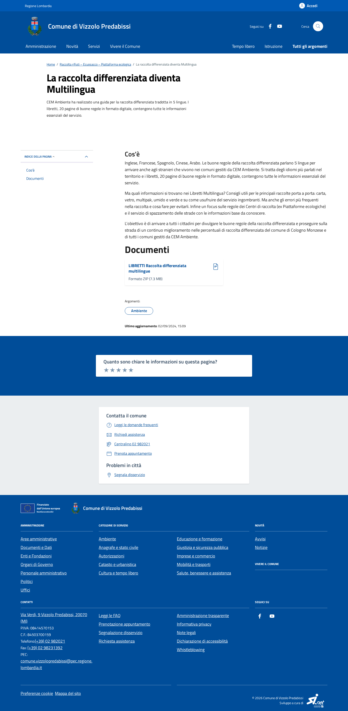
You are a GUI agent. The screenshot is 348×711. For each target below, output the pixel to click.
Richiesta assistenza (117, 641)
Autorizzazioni (111, 556)
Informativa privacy (194, 624)
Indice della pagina (38, 156)
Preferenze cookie (37, 693)
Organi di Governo (37, 564)
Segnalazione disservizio (121, 632)
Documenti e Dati (36, 547)
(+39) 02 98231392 (44, 648)
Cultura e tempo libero (118, 573)
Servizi (94, 46)
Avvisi (260, 539)
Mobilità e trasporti (193, 564)
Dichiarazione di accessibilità (202, 641)
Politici (27, 581)
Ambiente (107, 539)
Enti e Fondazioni (36, 556)
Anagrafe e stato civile (118, 547)
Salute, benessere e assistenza (204, 573)
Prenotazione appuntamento (124, 624)
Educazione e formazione (199, 539)
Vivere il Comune (125, 46)
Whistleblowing (191, 649)
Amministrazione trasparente (203, 615)
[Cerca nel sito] (318, 26)
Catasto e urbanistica (117, 564)
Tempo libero (243, 46)
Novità (72, 46)
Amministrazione (41, 46)
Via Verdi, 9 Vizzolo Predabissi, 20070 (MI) (54, 617)
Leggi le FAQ (109, 615)
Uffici (25, 590)
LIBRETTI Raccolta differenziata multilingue (157, 268)
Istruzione (273, 46)
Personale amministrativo (44, 573)
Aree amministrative (39, 539)
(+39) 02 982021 (50, 641)
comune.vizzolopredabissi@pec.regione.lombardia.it (56, 664)
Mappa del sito (68, 693)
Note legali (186, 632)
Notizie (261, 547)
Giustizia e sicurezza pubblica (202, 547)
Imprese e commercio (196, 556)
